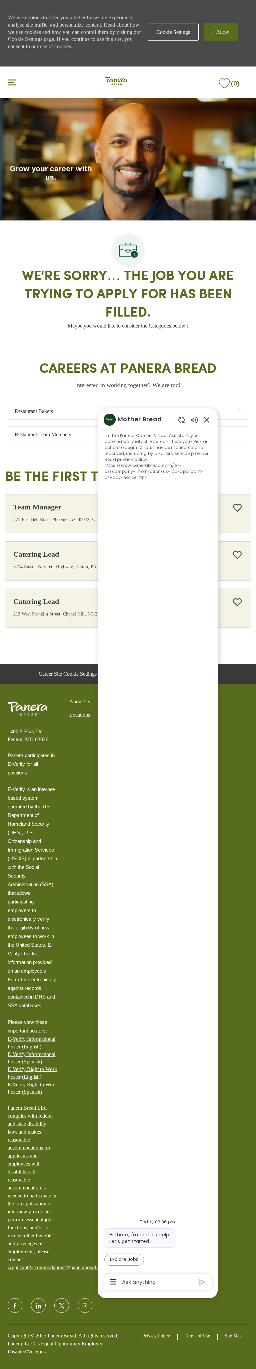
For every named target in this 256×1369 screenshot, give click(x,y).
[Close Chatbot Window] (206, 419)
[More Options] (113, 1282)
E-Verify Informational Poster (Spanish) (31, 1057)
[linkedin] (38, 1305)
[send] (202, 1282)
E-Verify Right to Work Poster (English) (32, 1072)
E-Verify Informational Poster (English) (31, 1042)
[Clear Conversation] (181, 419)
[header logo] (116, 81)
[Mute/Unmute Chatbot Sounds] (194, 419)
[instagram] (85, 1305)
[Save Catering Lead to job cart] (237, 555)
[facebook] (15, 1305)
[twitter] (61, 1305)
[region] (158, 850)
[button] (173, 32)
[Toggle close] (12, 82)
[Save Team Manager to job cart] (237, 507)
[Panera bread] (28, 709)
